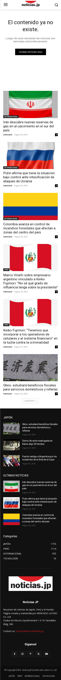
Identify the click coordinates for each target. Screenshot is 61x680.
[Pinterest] (30, 654)
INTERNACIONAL (11, 116)
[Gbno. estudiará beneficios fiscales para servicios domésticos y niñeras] (30, 367)
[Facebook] (14, 654)
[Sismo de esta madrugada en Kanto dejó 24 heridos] (11, 445)
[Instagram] (22, 654)
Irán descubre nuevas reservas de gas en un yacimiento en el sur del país (28, 126)
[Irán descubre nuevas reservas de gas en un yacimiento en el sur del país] (30, 104)
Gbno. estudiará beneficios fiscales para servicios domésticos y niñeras (30, 387)
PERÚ (6, 269)
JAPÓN (7, 380)
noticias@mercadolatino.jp (30, 631)
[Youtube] (46, 654)
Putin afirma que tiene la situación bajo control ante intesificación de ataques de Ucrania (29, 177)
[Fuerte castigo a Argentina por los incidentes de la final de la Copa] (11, 460)
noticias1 (7, 393)
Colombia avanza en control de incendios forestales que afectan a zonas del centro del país (29, 228)
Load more (29, 400)
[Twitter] (38, 654)
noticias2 (7, 134)
